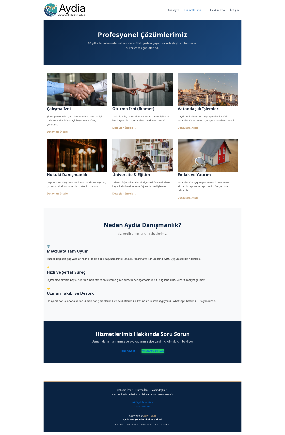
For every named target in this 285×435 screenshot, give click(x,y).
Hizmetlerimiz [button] (193, 10)
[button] (203, 10)
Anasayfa (173, 10)
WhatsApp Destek (153, 350)
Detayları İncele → (59, 132)
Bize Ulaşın (128, 350)
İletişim (234, 10)
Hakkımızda (217, 10)
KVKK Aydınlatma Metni (142, 402)
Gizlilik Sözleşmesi (142, 406)
